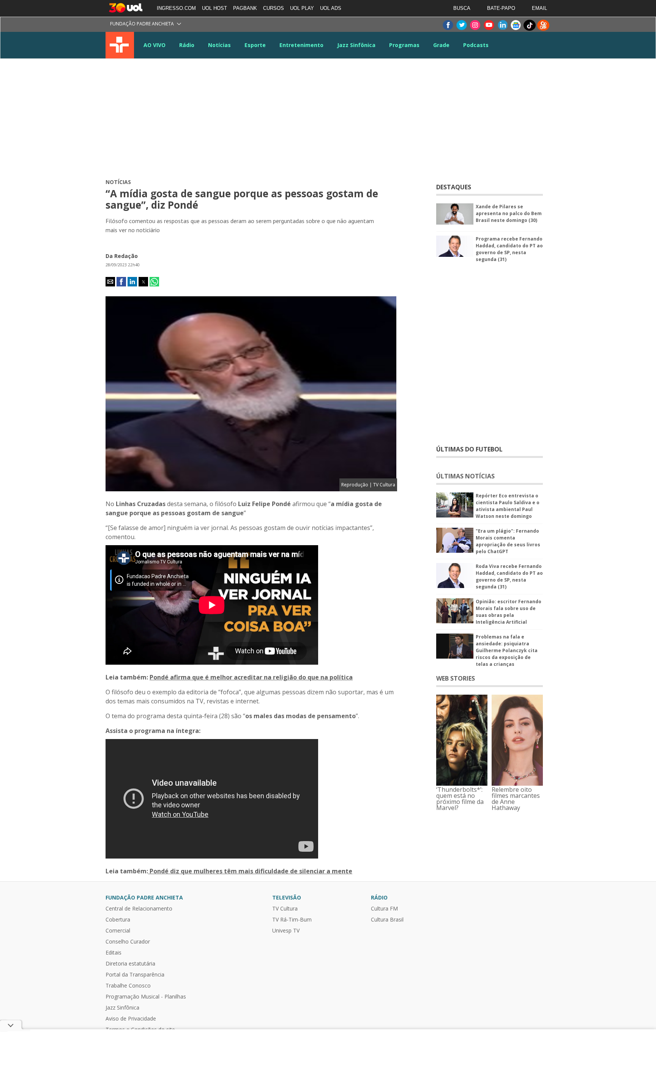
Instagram (475, 25)
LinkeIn (502, 25)
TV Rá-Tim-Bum (292, 919)
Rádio (186, 45)
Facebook (448, 25)
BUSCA (461, 8)
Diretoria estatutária (130, 963)
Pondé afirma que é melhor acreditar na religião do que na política (251, 677)
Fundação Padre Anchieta (142, 23)
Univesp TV (286, 930)
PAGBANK (245, 8)
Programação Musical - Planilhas (146, 996)
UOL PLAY (302, 8)
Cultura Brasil (387, 919)
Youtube (489, 25)
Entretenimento (301, 45)
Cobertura (118, 919)
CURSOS (273, 8)
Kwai (543, 25)
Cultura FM (384, 908)
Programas (404, 45)
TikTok (530, 25)
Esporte (255, 45)
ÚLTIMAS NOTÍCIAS (465, 476)
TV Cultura (120, 45)
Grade (441, 45)
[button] (110, 281)
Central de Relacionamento (139, 908)
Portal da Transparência (135, 974)
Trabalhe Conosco (128, 985)
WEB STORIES (455, 678)
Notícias (219, 45)
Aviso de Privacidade (131, 1018)
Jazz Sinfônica (356, 45)
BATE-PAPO (501, 8)
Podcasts (476, 45)
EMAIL (539, 8)
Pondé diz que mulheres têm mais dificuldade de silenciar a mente (250, 871)
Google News (516, 25)
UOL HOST (214, 8)
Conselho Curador (128, 941)
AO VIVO (155, 45)
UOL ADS (330, 8)
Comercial (118, 930)
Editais (113, 952)
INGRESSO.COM (176, 8)
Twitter (461, 25)
